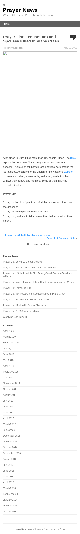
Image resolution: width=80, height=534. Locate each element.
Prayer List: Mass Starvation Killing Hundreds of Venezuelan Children (39, 282)
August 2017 (10, 395)
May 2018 (8, 360)
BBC (73, 157)
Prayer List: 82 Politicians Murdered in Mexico (29, 235)
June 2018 (8, 354)
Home (7, 24)
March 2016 (9, 488)
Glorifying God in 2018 (15, 317)
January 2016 (10, 499)
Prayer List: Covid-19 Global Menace (22, 261)
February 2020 (11, 342)
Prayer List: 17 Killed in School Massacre (24, 305)
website (68, 171)
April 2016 (8, 482)
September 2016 (12, 453)
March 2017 (9, 424)
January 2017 (10, 430)
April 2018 (8, 366)
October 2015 (10, 511)
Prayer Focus (16, 48)
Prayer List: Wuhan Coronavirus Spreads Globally (29, 267)
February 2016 (11, 494)
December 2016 (11, 435)
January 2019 (10, 348)
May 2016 (8, 476)
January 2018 (10, 377)
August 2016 (10, 459)
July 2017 (8, 401)
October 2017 (10, 389)
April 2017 (8, 418)
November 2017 (11, 383)
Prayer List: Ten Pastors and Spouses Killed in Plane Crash (31, 39)
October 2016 (10, 447)
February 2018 (11, 371)
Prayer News (20, 10)
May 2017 (8, 412)
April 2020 (8, 331)
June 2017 (8, 406)
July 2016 (8, 465)
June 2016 (8, 470)
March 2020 (9, 336)
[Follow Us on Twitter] (5, 4)
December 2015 (11, 505)
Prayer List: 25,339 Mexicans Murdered (23, 311)
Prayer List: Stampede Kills (61, 238)
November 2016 (11, 441)
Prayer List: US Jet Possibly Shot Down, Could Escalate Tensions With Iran (37, 275)
